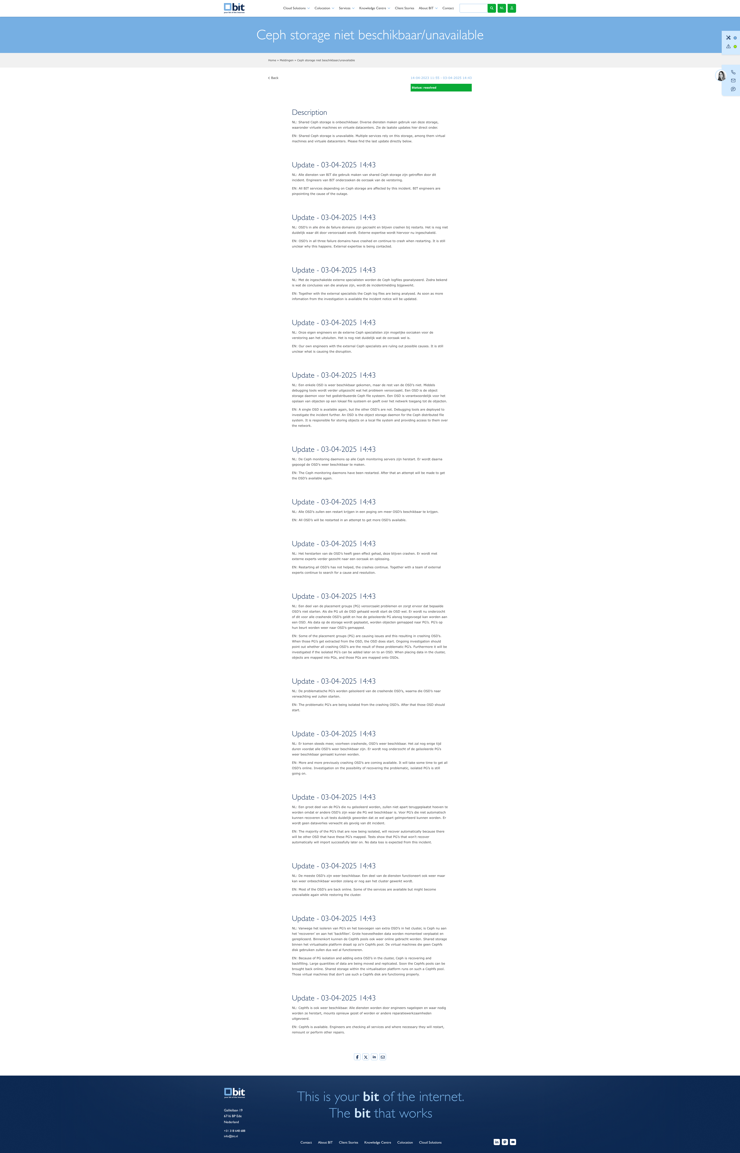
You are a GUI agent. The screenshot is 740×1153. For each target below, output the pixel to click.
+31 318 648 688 (234, 1131)
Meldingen (286, 60)
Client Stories (404, 8)
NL (502, 8)
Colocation (322, 8)
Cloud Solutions (294, 8)
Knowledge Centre (372, 8)
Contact (448, 8)
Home (272, 60)
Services (344, 8)
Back (274, 78)
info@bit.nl (231, 1136)
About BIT (426, 8)
